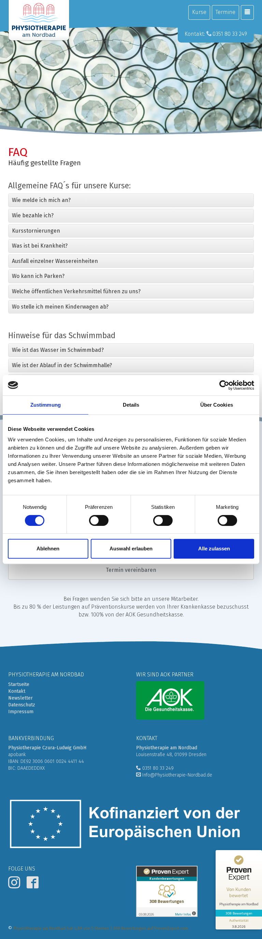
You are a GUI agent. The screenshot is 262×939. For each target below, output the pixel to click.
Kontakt (16, 691)
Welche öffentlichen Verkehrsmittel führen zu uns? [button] (76, 291)
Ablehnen (48, 548)
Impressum (20, 712)
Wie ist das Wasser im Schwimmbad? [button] (58, 350)
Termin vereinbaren (131, 570)
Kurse (199, 12)
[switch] (98, 520)
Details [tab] (131, 405)
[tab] (131, 200)
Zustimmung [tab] (45, 405)
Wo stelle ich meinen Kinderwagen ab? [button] (60, 306)
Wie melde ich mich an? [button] (41, 200)
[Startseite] (39, 20)
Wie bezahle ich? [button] (33, 215)
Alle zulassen (214, 548)
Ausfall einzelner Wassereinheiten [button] (55, 261)
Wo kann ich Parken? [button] (38, 276)
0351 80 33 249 (230, 34)
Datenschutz (21, 705)
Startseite (18, 684)
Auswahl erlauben (131, 548)
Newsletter (20, 698)
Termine (225, 12)
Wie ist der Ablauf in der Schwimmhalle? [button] (62, 365)
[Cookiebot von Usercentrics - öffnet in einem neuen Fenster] (224, 385)
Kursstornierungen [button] (36, 231)
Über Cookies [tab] (216, 405)
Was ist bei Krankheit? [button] (40, 245)
